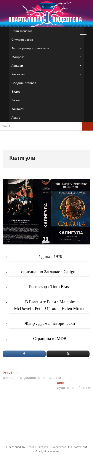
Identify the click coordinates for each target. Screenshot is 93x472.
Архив (15, 117)
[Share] (24, 354)
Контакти (17, 109)
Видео (16, 91)
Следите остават (23, 83)
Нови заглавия (22, 31)
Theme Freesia (38, 447)
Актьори (17, 65)
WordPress (59, 447)
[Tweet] (68, 354)
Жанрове (18, 57)
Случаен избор (22, 39)
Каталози (18, 74)
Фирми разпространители (30, 48)
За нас (16, 100)
